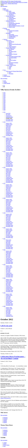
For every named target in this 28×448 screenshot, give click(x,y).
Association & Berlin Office (15, 56)
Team (10, 59)
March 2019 (8, 215)
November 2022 (9, 262)
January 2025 (9, 294)
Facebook (5, 418)
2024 (4, 107)
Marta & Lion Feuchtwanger (15, 44)
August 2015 (9, 161)
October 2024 (9, 289)
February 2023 (9, 267)
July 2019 (8, 220)
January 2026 (9, 307)
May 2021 (8, 242)
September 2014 (9, 146)
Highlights (8, 33)
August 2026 (9, 314)
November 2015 (9, 165)
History (10, 43)
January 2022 (9, 251)
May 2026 (8, 311)
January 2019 (9, 214)
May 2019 (8, 217)
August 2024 (9, 286)
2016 (4, 97)
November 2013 (9, 135)
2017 (4, 98)
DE (4, 85)
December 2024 (9, 291)
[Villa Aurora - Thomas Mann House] (9, 3)
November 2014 (9, 149)
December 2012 (9, 120)
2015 (4, 96)
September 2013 (9, 133)
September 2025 (9, 301)
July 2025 (8, 298)
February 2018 (9, 200)
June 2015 (8, 158)
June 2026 (8, 312)
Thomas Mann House (10, 16)
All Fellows (11, 14)
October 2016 (9, 179)
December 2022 (9, 263)
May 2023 (8, 269)
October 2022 (9, 260)
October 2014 (9, 147)
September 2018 (9, 208)
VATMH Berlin (12, 36)
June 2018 (8, 204)
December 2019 (9, 226)
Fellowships (5, 9)
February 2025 (9, 295)
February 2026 (9, 308)
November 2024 (9, 290)
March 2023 (8, 268)
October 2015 (9, 163)
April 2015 (8, 156)
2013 (4, 93)
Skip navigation (4, 6)
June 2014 (8, 142)
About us (5, 39)
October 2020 (9, 235)
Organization (9, 55)
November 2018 (9, 210)
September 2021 (9, 244)
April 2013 (8, 126)
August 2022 (9, 258)
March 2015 (8, 155)
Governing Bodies (13, 57)
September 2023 (9, 274)
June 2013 (8, 129)
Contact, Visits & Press (11, 65)
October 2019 (9, 224)
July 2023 (8, 271)
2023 (4, 106)
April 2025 (8, 296)
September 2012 (9, 117)
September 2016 (9, 178)
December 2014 (9, 150)
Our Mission (11, 41)
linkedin (5, 422)
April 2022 (8, 253)
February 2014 (9, 139)
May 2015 (8, 157)
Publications (11, 38)
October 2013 (9, 134)
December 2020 (9, 237)
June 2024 (8, 285)
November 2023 (9, 275)
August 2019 (9, 221)
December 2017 (9, 196)
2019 (4, 101)
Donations (11, 63)
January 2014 (9, 138)
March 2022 (8, 252)
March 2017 (8, 187)
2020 (4, 102)
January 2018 (9, 199)
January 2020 (9, 228)
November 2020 (9, 236)
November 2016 (9, 181)
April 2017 (8, 188)
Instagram (5, 417)
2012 (4, 92)
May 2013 (8, 128)
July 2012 (8, 114)
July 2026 (8, 313)
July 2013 (8, 130)
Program (5, 28)
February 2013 (9, 124)
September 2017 (9, 193)
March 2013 (8, 125)
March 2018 (8, 201)
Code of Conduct (12, 60)
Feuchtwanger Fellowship (14, 23)
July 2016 (8, 176)
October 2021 (9, 246)
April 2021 (8, 241)
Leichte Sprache (6, 76)
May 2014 (8, 141)
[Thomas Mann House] (14, 2)
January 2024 (9, 279)
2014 (4, 95)
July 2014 (8, 144)
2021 (4, 103)
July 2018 (8, 205)
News (4, 70)
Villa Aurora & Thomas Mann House (14, 71)
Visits (10, 67)
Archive (10, 31)
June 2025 (8, 297)
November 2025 (9, 303)
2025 (4, 108)
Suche (4, 80)
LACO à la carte (6, 326)
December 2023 (9, 276)
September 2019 (9, 222)
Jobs (10, 61)
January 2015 (9, 152)
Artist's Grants (12, 12)
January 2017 (9, 184)
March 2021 (8, 239)
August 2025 (9, 300)
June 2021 (8, 243)
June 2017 (8, 190)
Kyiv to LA (11, 22)
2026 (4, 109)
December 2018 (9, 211)
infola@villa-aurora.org (6, 398)
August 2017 (9, 192)
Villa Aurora (8, 11)
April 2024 (8, 282)
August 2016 (9, 177)
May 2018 (8, 203)
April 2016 (8, 172)
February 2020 (9, 230)
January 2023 (9, 265)
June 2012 (8, 113)
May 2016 (8, 173)
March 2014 (8, 140)
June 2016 (8, 174)
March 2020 (8, 231)
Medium (5, 421)
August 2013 (9, 131)
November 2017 (9, 195)
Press (10, 68)
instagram (5, 430)
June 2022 (8, 255)
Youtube (5, 74)
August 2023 (9, 273)
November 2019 (9, 225)
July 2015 (8, 160)
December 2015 (9, 166)
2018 (4, 100)
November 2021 (9, 247)
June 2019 (8, 219)
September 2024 (9, 287)
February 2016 (9, 169)
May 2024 (8, 284)
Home (4, 8)
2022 (4, 104)
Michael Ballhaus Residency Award (16, 25)
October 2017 (9, 194)
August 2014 (9, 145)
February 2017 (9, 185)
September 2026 (9, 316)
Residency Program (13, 54)
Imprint (4, 443)
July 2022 (8, 257)
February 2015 (9, 153)
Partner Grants (12, 27)
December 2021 (9, 248)
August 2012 (9, 115)
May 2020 (8, 232)
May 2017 (8, 189)
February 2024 (9, 280)
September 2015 (9, 162)
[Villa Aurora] (11, 1)
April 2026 (8, 310)
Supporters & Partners (13, 62)
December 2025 (9, 305)
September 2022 (9, 259)
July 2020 (8, 233)
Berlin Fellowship (12, 24)
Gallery (10, 45)
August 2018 (9, 206)
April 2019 (8, 216)
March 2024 (8, 281)
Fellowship (11, 17)
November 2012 (9, 119)
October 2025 (9, 302)
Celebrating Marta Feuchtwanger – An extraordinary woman (13, 357)
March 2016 (8, 171)
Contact (10, 66)
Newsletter (11, 73)
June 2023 (8, 270)
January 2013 (9, 123)
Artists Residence (12, 46)
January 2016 (9, 168)
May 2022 (8, 254)
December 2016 (9, 182)
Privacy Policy (6, 445)
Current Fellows (12, 13)
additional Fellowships (11, 20)
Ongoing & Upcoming (13, 30)
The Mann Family (12, 51)
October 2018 (9, 209)
